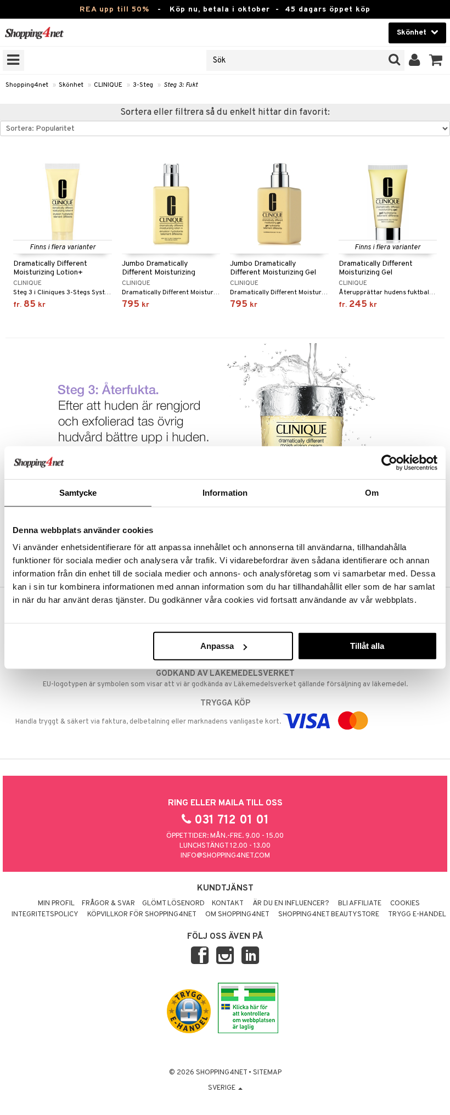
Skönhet (71, 85)
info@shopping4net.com (225, 855)
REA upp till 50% (114, 9)
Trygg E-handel (417, 914)
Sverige (222, 1088)
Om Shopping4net (237, 914)
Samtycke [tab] (78, 492)
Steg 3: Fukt (181, 85)
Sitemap (267, 1072)
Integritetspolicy (45, 914)
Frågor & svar (108, 903)
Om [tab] (372, 492)
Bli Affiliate (359, 903)
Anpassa (217, 646)
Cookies (405, 903)
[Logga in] (414, 60)
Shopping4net (26, 85)
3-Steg (143, 85)
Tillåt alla (367, 646)
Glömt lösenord (173, 903)
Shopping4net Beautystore (328, 914)
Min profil (56, 903)
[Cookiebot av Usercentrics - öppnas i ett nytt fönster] (389, 462)
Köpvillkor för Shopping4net (141, 914)
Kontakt (228, 903)
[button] (436, 60)
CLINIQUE (108, 85)
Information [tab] (225, 492)
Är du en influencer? (290, 903)
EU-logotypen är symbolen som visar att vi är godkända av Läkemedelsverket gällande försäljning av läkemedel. (225, 679)
